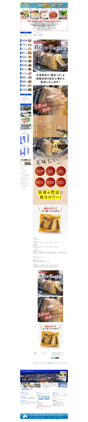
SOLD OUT (50, 363)
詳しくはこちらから (40, 408)
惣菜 (41, 32)
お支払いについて (56, 392)
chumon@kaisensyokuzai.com (60, 405)
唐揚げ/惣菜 (37, 32)
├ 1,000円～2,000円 (24, 97)
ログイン (60, 1)
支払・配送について (34, 419)
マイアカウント (49, 1)
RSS (21, 188)
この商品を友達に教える (56, 353)
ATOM (24, 188)
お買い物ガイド (23, 396)
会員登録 (55, 1)
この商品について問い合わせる (57, 354)
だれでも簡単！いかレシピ (25, 177)
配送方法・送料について (25, 183)
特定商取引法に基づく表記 (42, 419)
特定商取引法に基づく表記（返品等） (58, 352)
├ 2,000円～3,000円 (24, 98)
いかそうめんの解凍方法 (25, 175)
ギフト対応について (25, 398)
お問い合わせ (57, 419)
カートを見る (65, 1)
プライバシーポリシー (51, 419)
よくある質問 (23, 170)
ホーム (34, 32)
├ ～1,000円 (23, 96)
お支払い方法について (24, 181)
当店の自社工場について (25, 179)
